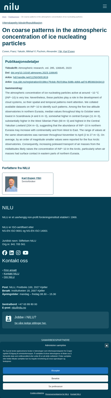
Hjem (4, 17)
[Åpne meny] (105, 6)
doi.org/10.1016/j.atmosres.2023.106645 (34, 72)
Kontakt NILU (75, 394)
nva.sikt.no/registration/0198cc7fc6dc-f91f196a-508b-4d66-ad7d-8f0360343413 (58, 81)
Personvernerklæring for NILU (57, 394)
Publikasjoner (13, 17)
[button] (106, 345)
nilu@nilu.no (19, 307)
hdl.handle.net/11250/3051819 (30, 77)
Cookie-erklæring (37, 393)
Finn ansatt (10, 270)
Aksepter (55, 370)
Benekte (55, 378)
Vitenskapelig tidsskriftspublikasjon (22, 22)
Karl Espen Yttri (31, 178)
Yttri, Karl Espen (66, 51)
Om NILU (9, 277)
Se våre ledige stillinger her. (30, 323)
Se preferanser (56, 386)
